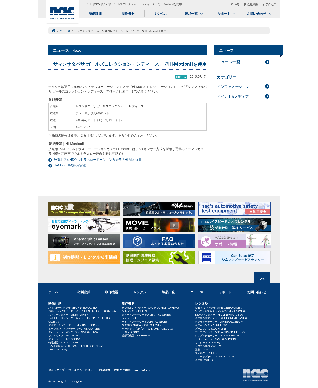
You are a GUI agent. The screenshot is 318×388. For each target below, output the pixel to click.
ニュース (64, 31)
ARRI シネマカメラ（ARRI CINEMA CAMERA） (220, 307)
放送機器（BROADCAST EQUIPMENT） (143, 325)
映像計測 (95, 13)
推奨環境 (104, 370)
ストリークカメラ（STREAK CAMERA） (70, 314)
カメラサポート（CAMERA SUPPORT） (216, 339)
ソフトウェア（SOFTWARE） (64, 335)
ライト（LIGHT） (131, 318)
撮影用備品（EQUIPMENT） (137, 335)
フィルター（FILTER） (207, 353)
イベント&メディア (233, 96)
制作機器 (128, 13)
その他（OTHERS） (206, 360)
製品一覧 (168, 292)
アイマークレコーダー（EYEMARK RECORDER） (75, 325)
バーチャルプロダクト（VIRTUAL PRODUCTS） (148, 328)
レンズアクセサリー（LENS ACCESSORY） (218, 335)
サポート (225, 292)
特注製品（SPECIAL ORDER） (64, 342)
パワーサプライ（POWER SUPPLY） (215, 356)
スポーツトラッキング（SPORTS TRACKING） (73, 332)
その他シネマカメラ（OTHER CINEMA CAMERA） (222, 318)
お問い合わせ (256, 292)
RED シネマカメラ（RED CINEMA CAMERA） (219, 314)
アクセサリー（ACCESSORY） (64, 339)
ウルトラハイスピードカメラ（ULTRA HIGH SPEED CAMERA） (82, 311)
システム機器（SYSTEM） (209, 346)
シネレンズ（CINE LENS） (136, 311)
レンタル (161, 13)
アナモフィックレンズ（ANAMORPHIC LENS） (221, 332)
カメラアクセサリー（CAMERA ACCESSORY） (147, 314)
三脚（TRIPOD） (131, 332)
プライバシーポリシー (81, 370)
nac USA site (142, 370)
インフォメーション (233, 86)
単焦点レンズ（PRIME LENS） (211, 325)
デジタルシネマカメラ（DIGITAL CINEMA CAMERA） (151, 307)
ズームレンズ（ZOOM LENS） (212, 328)
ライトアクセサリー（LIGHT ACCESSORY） (145, 321)
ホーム (53, 292)
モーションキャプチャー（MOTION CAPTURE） (74, 328)
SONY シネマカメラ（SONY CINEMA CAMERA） (221, 311)
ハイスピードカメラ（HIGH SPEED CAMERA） (73, 307)
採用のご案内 (122, 370)
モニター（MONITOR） (208, 342)
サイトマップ (56, 370)
